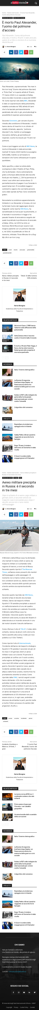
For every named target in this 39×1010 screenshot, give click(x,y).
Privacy (16, 1007)
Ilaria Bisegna (11, 46)
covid (10, 250)
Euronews (13, 121)
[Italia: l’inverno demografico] (7, 372)
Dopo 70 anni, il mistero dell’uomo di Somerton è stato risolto (25, 448)
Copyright (9, 1007)
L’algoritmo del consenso (23, 407)
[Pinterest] (26, 52)
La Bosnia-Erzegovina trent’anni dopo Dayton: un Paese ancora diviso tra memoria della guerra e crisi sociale (24, 384)
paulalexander (7, 253)
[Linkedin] (11, 52)
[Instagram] (19, 992)
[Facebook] (16, 52)
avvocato (22, 250)
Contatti (32, 1007)
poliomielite (30, 250)
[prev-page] (3, 357)
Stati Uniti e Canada (19, 18)
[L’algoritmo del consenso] (7, 410)
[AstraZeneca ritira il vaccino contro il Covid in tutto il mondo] (7, 338)
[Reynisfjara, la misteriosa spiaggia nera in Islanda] (7, 427)
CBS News (24, 209)
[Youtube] (24, 992)
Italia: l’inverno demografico (24, 370)
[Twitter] (21, 52)
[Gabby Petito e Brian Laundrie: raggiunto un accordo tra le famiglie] (7, 437)
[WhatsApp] (31, 52)
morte (15, 250)
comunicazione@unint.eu (17, 972)
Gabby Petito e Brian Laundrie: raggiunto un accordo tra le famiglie (25, 437)
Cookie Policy (24, 1007)
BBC (25, 101)
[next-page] (7, 357)
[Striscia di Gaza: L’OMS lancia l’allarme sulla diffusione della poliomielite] (7, 328)
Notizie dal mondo (13, 13)
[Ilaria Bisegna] (3, 46)
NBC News (30, 146)
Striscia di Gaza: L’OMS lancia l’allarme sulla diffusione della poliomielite (25, 328)
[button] (36, 3)
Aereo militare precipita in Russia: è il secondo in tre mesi (10, 278)
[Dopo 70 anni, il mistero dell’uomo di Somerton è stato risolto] (7, 448)
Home (4, 13)
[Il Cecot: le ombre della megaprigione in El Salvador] (7, 458)
